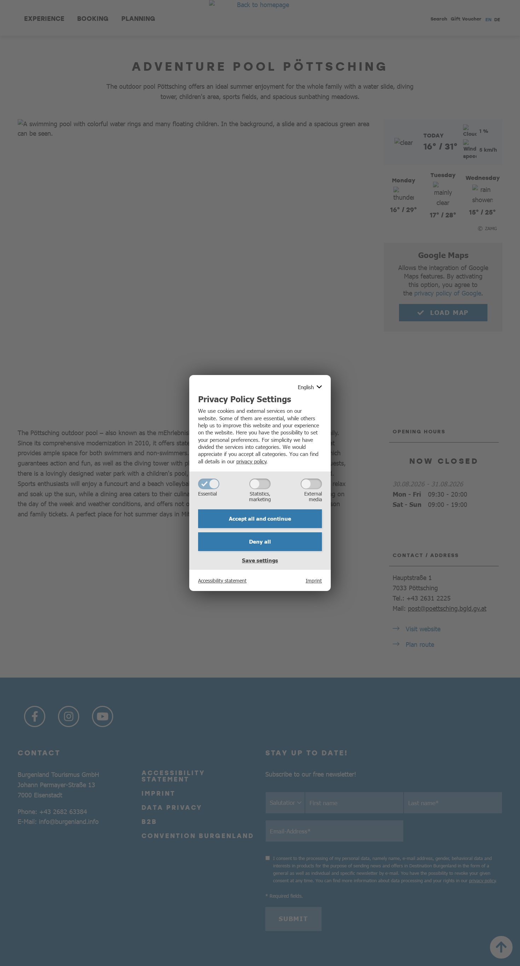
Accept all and (260, 518)
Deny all (260, 541)
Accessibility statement (222, 580)
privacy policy (251, 461)
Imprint (314, 580)
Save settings (260, 560)
